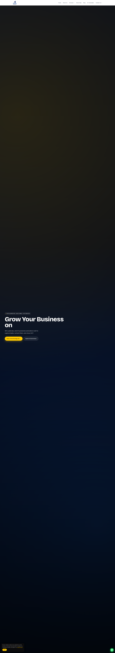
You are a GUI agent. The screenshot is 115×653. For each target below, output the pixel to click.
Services (71, 2)
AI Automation (90, 2)
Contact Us (98, 2)
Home (59, 2)
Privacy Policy (20, 647)
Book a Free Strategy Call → (14, 338)
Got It (5, 649)
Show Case (78, 2)
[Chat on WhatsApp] (112, 650)
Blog (84, 2)
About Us (65, 2)
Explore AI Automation (30, 338)
